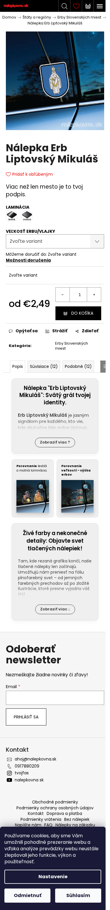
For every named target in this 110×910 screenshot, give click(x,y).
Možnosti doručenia (28, 260)
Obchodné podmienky (55, 802)
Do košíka (82, 313)
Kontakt (36, 813)
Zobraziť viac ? (55, 442)
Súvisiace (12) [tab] (44, 366)
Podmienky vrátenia (41, 819)
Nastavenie (52, 876)
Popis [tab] (17, 366)
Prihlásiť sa (26, 717)
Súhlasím (78, 895)
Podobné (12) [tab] (78, 366)
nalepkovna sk (29, 780)
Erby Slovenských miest (71, 346)
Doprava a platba (64, 813)
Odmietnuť (27, 895)
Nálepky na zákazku (75, 825)
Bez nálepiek (76, 819)
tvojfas (22, 773)
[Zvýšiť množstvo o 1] (94, 295)
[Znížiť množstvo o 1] (63, 295)
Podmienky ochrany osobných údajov (55, 808)
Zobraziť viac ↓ (55, 609)
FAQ (48, 825)
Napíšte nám (28, 825)
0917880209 (27, 766)
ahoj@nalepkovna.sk (35, 759)
